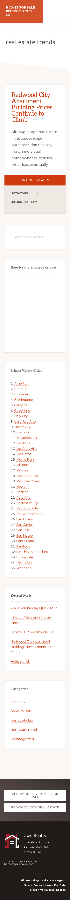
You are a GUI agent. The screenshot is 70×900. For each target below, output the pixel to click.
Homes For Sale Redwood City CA (20, 11)
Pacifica (22, 492)
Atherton (21, 383)
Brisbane (21, 394)
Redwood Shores (29, 514)
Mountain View (28, 481)
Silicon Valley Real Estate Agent (43, 880)
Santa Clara (25, 541)
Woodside (24, 568)
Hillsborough (26, 438)
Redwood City (27, 508)
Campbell (21, 405)
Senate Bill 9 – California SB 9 (33, 632)
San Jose (23, 530)
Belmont (21, 389)
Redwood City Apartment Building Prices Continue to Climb (31, 107)
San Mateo (24, 535)
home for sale (21, 711)
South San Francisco (32, 552)
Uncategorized (22, 739)
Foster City (22, 427)
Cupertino (22, 410)
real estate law (22, 720)
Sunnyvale (24, 557)
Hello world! (20, 662)
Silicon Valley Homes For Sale (45, 885)
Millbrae (22, 465)
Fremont (23, 432)
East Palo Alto (25, 421)
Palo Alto (23, 497)
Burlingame (23, 400)
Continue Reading (42, 181)
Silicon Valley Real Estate (48, 889)
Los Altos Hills (26, 448)
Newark (22, 487)
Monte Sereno (27, 476)
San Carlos (24, 525)
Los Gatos (23, 454)
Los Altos (23, 443)
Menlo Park (25, 459)
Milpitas (22, 470)
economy (18, 702)
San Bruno (24, 519)
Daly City (21, 416)
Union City (24, 563)
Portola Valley (27, 503)
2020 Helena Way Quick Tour (34, 608)
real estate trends (24, 730)
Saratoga (23, 546)
